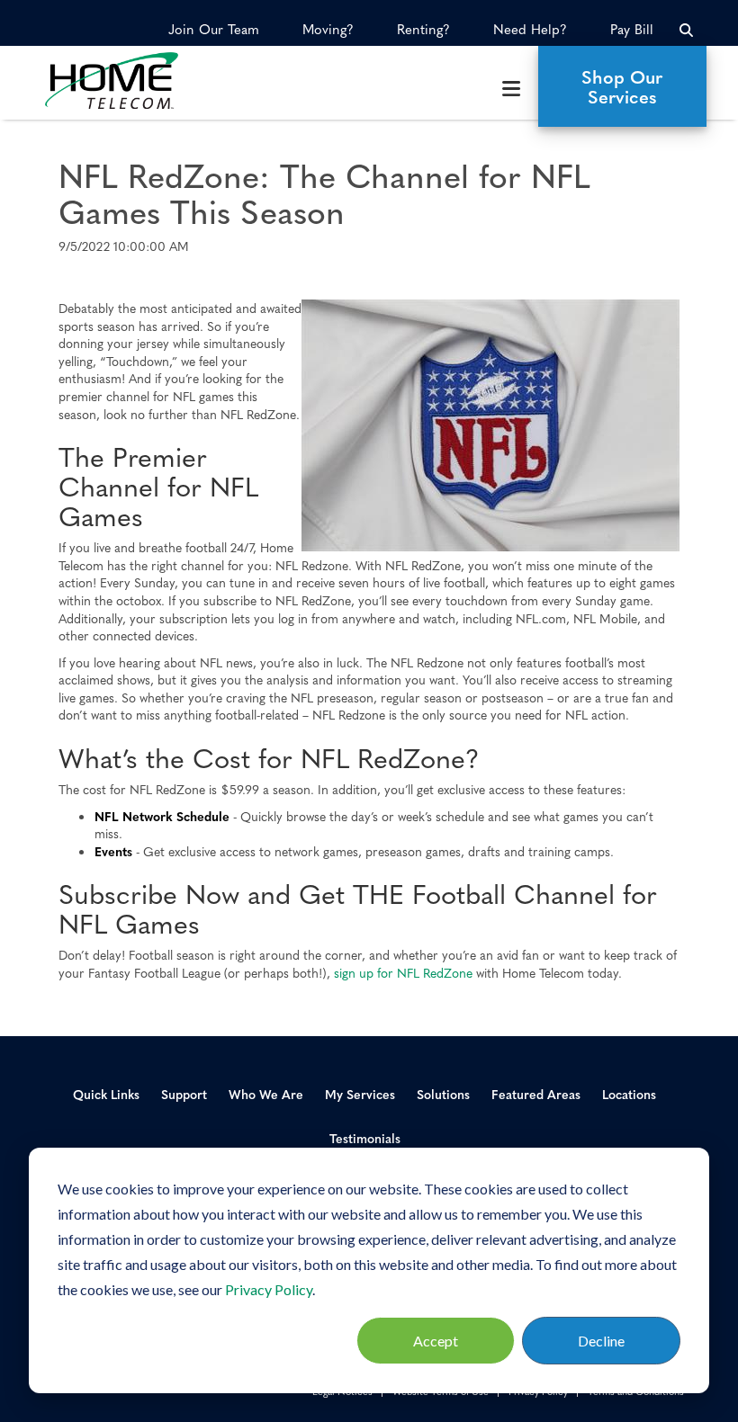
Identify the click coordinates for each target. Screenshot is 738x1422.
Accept (435, 1340)
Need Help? (530, 29)
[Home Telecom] (128, 80)
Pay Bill (631, 29)
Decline (601, 1340)
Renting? (423, 29)
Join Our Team (213, 29)
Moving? (328, 29)
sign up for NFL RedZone (403, 972)
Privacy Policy (268, 1289)
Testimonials (364, 1138)
